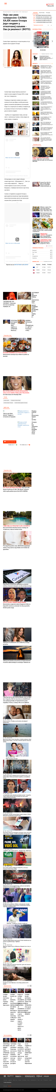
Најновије (35, 12)
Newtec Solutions (44, 1089)
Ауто (41, 1080)
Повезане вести (7, 985)
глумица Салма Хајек (15, 400)
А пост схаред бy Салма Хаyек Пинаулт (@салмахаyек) (18, 175)
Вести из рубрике (8, 1035)
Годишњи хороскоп (45, 53)
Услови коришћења (7, 1082)
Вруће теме (6, 407)
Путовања (24, 1080)
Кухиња (19, 1080)
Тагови (5, 397)
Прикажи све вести (38, 25)
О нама (50, 1080)
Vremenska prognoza (37, 247)
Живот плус (15, 1080)
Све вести (34, 63)
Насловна (5, 1080)
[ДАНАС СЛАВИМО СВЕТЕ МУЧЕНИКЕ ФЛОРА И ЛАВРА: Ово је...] (24, 311)
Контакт (9, 1086)
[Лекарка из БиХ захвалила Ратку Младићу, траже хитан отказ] (24, 427)
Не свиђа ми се (24, 444)
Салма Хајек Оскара (8, 402)
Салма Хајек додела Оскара (21, 402)
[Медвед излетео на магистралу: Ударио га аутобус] (24, 415)
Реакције (48, 12)
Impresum (5, 1086)
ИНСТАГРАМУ (18, 264)
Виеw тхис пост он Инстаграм (13, 157)
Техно (38, 1080)
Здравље (10, 1080)
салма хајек (6, 400)
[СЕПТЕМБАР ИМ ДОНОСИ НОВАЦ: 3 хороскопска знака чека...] (24, 298)
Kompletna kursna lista (48, 261)
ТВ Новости (45, 1080)
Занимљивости (33, 1080)
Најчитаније (42, 12)
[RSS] (52, 63)
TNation (50, 1089)
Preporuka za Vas (7, 335)
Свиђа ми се (12, 444)
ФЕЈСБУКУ (25, 264)
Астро (51, 53)
